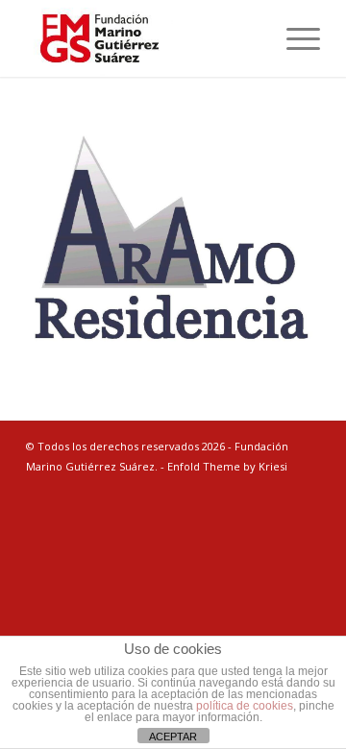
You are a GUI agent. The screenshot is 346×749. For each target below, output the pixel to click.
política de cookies (244, 706)
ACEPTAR (173, 736)
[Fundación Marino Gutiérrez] (143, 38)
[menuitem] (293, 38)
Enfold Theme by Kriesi (227, 466)
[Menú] (293, 38)
